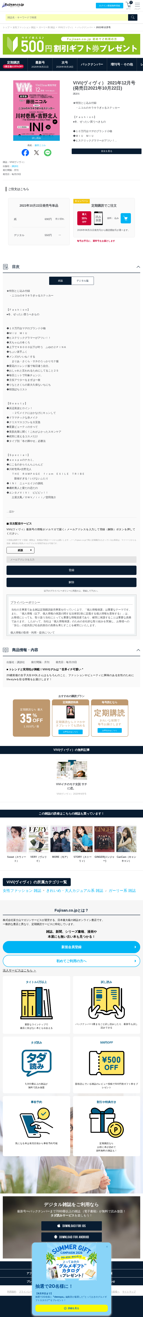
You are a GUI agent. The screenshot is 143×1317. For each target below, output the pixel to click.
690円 (48, 219)
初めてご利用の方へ (71, 961)
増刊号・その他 (122, 64)
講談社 (15, 166)
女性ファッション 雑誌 (24, 27)
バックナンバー (85, 27)
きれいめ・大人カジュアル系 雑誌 (74, 890)
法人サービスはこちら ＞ (19, 970)
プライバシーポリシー (30, 1291)
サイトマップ (129, 1291)
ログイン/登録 (109, 5)
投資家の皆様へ (112, 1291)
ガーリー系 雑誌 (47, 27)
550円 (48, 235)
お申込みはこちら (70, 732)
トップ (6, 27)
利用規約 (11, 1291)
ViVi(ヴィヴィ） (66, 27)
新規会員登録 (71, 947)
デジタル (19, 235)
